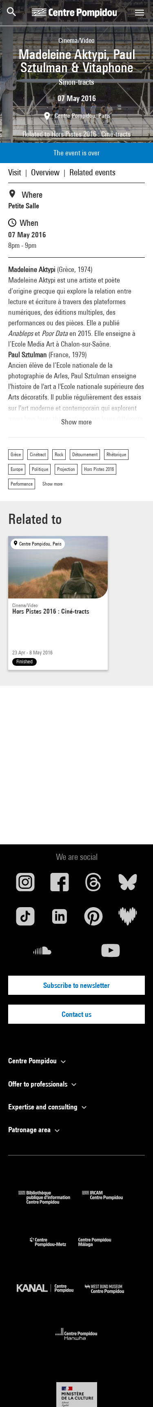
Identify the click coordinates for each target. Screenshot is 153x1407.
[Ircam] (108, 1202)
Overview (45, 172)
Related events (92, 172)
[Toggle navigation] (139, 13)
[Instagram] (25, 885)
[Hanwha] (76, 1342)
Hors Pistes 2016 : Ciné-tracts (91, 134)
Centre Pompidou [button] (33, 1060)
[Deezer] (128, 919)
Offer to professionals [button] (38, 1084)
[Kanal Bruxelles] (51, 1295)
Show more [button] (76, 421)
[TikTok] (25, 919)
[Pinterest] (94, 919)
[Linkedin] (59, 919)
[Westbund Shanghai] (110, 1295)
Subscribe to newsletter (76, 985)
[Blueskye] (128, 885)
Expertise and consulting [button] (43, 1106)
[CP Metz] (54, 1248)
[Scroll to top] (134, 1388)
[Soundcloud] (42, 953)
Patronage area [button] (30, 1129)
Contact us (76, 1014)
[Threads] (94, 885)
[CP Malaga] (100, 1248)
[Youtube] (111, 953)
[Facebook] (59, 885)
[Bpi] (50, 1202)
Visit (14, 172)
